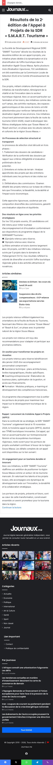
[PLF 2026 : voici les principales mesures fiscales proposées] (43, 575)
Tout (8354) (26, 730)
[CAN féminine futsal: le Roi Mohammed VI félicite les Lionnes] (26, 575)
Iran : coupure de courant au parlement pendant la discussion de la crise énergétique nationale (26, 705)
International (9, 606)
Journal (7, 627)
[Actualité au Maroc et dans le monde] (18, 9)
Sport (6, 619)
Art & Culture (9, 611)
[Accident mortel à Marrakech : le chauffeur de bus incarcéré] (43, 565)
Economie (8, 598)
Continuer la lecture (11, 507)
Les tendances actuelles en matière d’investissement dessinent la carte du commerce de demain (21, 680)
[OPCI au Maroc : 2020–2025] (26, 555)
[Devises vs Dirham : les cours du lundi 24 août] (9, 285)
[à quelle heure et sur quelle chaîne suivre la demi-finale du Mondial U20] (43, 555)
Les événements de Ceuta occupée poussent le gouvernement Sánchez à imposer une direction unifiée (26, 717)
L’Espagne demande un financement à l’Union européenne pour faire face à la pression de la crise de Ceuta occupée (25, 694)
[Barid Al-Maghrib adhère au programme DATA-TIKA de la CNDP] (10, 555)
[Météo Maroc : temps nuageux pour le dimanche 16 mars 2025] (26, 565)
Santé (6, 615)
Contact (9, 644)
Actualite (7, 594)
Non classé (8, 623)
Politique (7, 602)
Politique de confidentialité (17, 648)
